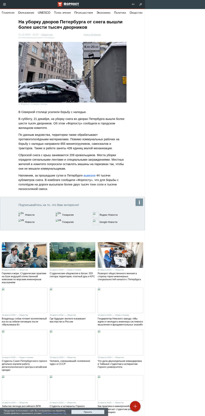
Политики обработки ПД (54, 413)
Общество (136, 12)
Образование (26, 12)
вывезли (89, 175)
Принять (88, 412)
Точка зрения (62, 12)
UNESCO (44, 12)
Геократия (8, 12)
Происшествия (83, 12)
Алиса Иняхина (92, 34)
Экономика (103, 12)
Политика (120, 12)
